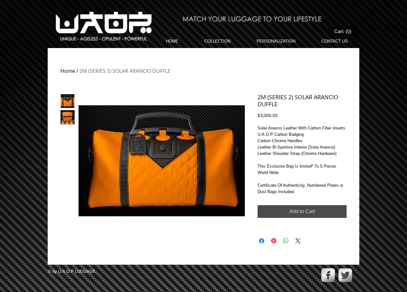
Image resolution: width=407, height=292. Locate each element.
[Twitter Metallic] (345, 275)
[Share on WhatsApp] (286, 241)
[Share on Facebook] (262, 241)
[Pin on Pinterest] (274, 241)
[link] (343, 31)
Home (67, 70)
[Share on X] (298, 241)
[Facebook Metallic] (328, 275)
